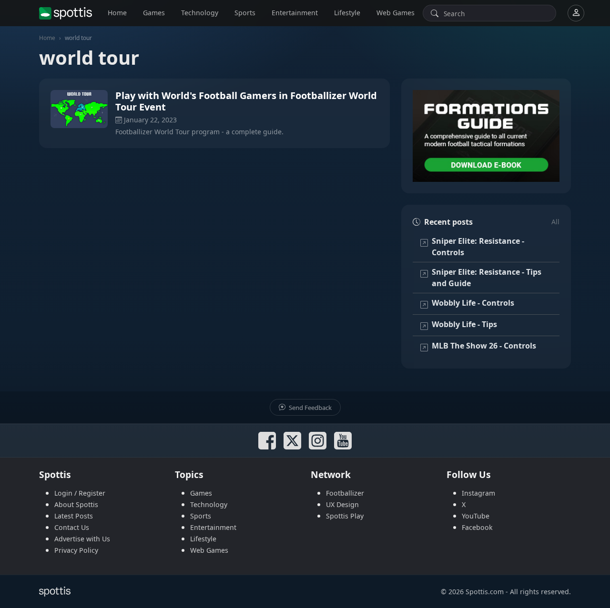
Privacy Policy (76, 550)
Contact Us (71, 527)
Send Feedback (309, 407)
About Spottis (76, 504)
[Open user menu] (576, 13)
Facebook (477, 527)
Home (117, 12)
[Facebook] (267, 440)
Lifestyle (347, 12)
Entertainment (295, 12)
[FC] (486, 136)
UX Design (342, 504)
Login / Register (79, 493)
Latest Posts (73, 515)
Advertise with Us (82, 538)
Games (154, 12)
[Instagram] (317, 440)
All (555, 221)
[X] (292, 440)
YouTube (475, 515)
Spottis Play (345, 515)
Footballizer (345, 493)
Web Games (395, 12)
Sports (244, 12)
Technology (199, 12)
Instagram (478, 493)
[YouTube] (343, 440)
